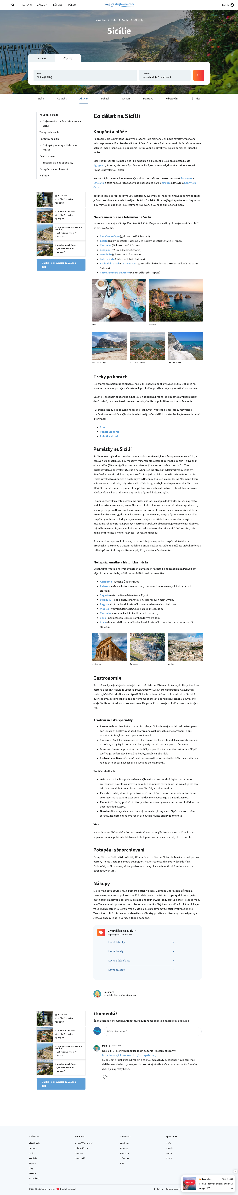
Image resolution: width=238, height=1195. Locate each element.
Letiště (31, 1153)
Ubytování (172, 99)
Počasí (105, 99)
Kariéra (169, 1153)
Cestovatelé (80, 1158)
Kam (39, 73)
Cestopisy (79, 1153)
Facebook (124, 1143)
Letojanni (98, 183)
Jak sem (125, 99)
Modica (104, 609)
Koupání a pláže (49, 115)
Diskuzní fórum (81, 1148)
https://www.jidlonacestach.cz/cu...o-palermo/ (129, 1055)
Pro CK (169, 1158)
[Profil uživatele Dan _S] (96, 1048)
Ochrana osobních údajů (176, 1189)
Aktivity (83, 99)
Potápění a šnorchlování (54, 169)
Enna (103, 618)
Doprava (148, 99)
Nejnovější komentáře (84, 1143)
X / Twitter (124, 1158)
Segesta (105, 595)
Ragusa (104, 604)
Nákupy (44, 176)
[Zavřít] (235, 1171)
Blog (31, 1168)
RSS (122, 1163)
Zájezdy (32, 1163)
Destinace (33, 1148)
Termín (146, 73)
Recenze (32, 1173)
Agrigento (99, 165)
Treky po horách (49, 132)
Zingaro (166, 183)
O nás (168, 1143)
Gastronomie (47, 156)
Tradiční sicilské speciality (58, 163)
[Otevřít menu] (6, 5)
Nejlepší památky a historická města (60, 147)
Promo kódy (34, 1178)
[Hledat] (13, 5)
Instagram (124, 1153)
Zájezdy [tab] (68, 58)
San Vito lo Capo (110, 236)
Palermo (105, 586)
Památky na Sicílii (50, 139)
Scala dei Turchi (109, 264)
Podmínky (158, 1189)
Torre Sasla (128, 264)
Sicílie (41, 99)
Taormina (186, 178)
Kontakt (169, 1148)
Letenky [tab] (41, 58)
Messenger (125, 1148)
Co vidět (62, 99)
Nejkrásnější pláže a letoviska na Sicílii (62, 123)
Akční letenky (34, 1143)
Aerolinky (33, 1158)
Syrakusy (105, 600)
